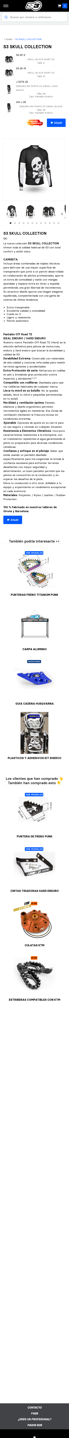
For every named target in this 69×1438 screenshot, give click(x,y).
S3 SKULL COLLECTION (28, 39)
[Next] (62, 214)
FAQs (34, 1413)
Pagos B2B (34, 1425)
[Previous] (7, 214)
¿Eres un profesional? (34, 1419)
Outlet (9, 39)
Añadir (58, 122)
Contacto (34, 1407)
